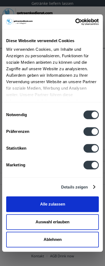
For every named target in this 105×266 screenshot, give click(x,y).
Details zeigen (74, 187)
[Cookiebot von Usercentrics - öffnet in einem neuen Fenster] (75, 21)
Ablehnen (53, 239)
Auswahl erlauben (52, 222)
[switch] (91, 131)
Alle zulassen (52, 204)
